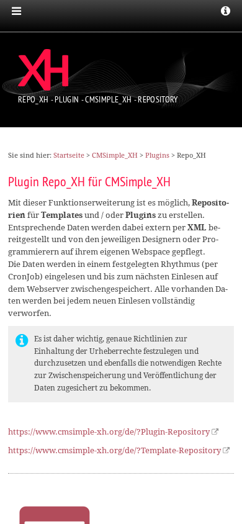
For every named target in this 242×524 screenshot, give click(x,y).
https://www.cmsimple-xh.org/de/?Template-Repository (114, 450)
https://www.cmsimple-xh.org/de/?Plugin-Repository (109, 432)
